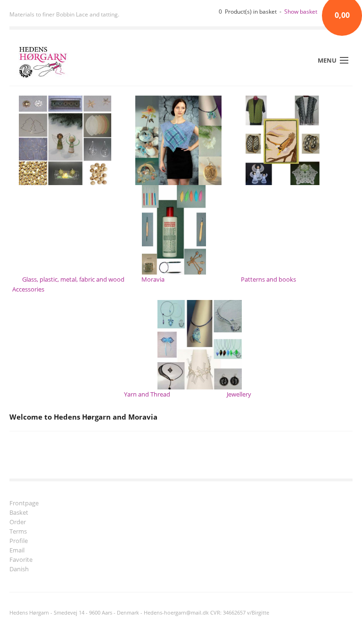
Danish (19, 569)
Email (17, 550)
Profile (18, 541)
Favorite (21, 560)
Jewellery (239, 394)
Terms (18, 531)
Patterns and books (268, 279)
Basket (18, 513)
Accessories (28, 289)
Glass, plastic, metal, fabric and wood (73, 279)
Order (17, 522)
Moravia (153, 279)
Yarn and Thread (147, 394)
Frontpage (24, 503)
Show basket (300, 12)
